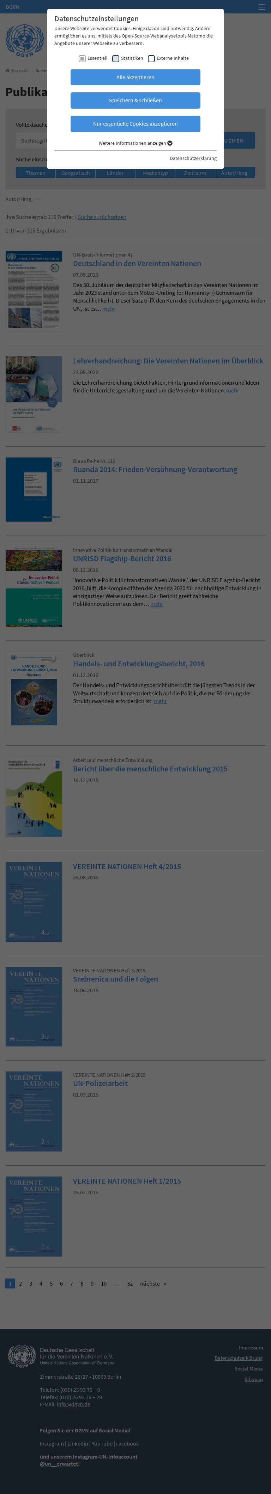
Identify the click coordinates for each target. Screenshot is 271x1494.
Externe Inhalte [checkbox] (173, 58)
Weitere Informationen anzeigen (133, 143)
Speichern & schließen (135, 100)
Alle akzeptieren (135, 77)
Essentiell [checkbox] (98, 58)
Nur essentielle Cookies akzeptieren (135, 123)
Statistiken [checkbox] (132, 58)
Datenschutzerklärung (193, 158)
